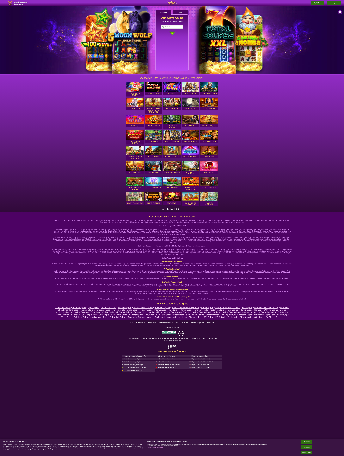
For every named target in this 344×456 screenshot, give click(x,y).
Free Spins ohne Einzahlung (227, 308)
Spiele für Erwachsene (236, 315)
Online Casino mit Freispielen (87, 312)
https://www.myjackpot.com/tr (169, 365)
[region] (172, 447)
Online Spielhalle (89, 315)
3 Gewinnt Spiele (63, 308)
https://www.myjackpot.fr (133, 362)
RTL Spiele (208, 317)
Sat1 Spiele (233, 317)
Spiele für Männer (256, 315)
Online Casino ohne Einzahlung (206, 312)
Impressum (152, 323)
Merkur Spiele (246, 310)
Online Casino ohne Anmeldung (148, 312)
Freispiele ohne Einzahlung (266, 308)
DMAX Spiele (246, 317)
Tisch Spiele (66, 317)
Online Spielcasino (71, 315)
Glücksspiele (119, 310)
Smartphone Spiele (181, 315)
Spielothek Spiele (117, 317)
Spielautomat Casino (215, 315)
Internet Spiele (160, 310)
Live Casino (233, 310)
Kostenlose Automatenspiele (140, 317)
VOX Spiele (259, 317)
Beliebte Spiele (124, 308)
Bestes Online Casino (143, 308)
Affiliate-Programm (197, 323)
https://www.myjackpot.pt (167, 367)
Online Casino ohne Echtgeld (177, 312)
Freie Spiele (247, 308)
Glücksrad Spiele (104, 310)
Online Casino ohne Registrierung (237, 312)
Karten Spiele (186, 310)
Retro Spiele (122, 315)
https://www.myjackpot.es (200, 359)
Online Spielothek (107, 315)
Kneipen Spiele (201, 310)
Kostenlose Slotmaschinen (190, 317)
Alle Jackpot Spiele (172, 209)
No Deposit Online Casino (266, 310)
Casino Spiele (207, 308)
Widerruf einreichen (172, 327)
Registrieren (317, 3)
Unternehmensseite (166, 323)
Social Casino (198, 315)
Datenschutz (140, 323)
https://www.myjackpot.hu (200, 365)
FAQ (177, 323)
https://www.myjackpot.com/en (169, 359)
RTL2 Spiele (220, 317)
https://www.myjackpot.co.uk (134, 359)
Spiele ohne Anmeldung (276, 315)
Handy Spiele (146, 310)
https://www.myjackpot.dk (167, 356)
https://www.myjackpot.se (133, 370)
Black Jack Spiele (162, 308)
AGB (131, 323)
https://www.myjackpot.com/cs (135, 356)
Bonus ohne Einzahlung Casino (185, 308)
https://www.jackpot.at (199, 356)
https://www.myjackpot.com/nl (202, 362)
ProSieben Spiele (273, 317)
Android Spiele (79, 308)
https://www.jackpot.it (165, 362)
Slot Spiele (166, 315)
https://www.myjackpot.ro (200, 367)
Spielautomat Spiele (99, 317)
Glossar (185, 323)
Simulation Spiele (152, 315)
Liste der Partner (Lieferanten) (155, 447)
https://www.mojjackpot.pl (133, 365)
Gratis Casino (133, 310)
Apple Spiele (93, 308)
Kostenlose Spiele (218, 310)
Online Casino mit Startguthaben (117, 312)
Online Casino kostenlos (265, 312)
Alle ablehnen (306, 447)
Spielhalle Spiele (81, 317)
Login (334, 3)
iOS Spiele (174, 310)
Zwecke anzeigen (306, 452)
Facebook (210, 323)
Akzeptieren (307, 441)
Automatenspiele (108, 308)
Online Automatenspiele (166, 317)
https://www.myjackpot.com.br (135, 367)
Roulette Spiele (136, 315)
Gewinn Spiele (88, 310)
